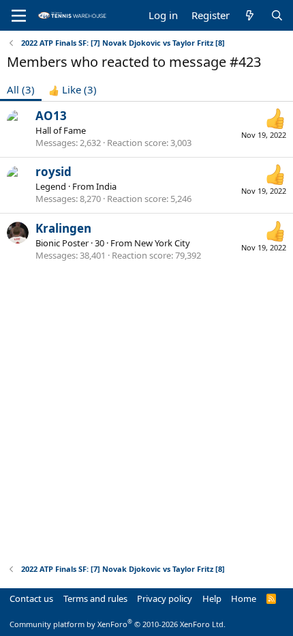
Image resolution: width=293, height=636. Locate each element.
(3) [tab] (21, 89)
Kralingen (63, 228)
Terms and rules (95, 598)
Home (243, 598)
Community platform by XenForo (118, 624)
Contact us (31, 598)
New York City (162, 243)
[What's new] (249, 15)
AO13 (51, 116)
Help (211, 598)
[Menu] (19, 15)
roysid (53, 171)
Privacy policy (164, 598)
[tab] (73, 89)
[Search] (277, 15)
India (106, 186)
